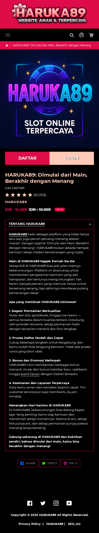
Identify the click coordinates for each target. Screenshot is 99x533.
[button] (8, 35)
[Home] (7, 45)
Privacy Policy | (32, 524)
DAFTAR (27, 158)
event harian (30, 374)
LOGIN (72, 158)
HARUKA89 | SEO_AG (63, 524)
